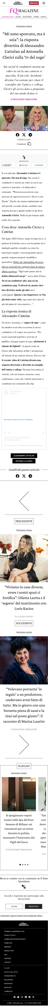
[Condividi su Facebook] (17, 135)
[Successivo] (24, 746)
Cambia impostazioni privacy (15, 939)
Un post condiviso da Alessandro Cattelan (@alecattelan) (25, 445)
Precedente (23, 521)
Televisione (27, 17)
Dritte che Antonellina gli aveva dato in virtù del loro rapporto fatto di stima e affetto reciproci (23, 266)
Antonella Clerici (23, 461)
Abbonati (34, 3)
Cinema (36, 17)
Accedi (14, 906)
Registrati (34, 906)
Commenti (21, 143)
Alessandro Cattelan (24, 456)
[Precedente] (24, 503)
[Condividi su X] (24, 135)
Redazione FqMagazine (25, 99)
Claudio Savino (25, 617)
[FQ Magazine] (23, 10)
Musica (43, 17)
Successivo (24, 623)
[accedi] (44, 3)
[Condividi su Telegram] (30, 135)
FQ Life (18, 17)
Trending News (8, 17)
